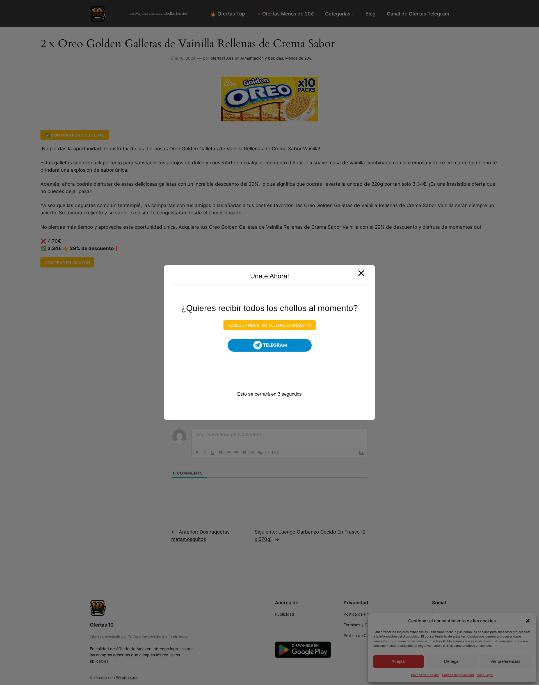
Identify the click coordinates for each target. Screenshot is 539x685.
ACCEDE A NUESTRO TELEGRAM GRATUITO (269, 325)
